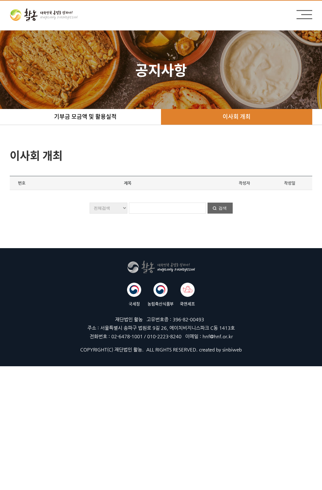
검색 (223, 208)
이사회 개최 (237, 116)
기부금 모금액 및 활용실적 (85, 116)
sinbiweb (232, 349)
